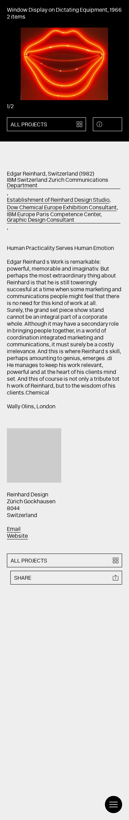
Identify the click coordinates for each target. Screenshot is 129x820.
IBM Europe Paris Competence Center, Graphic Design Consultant (54, 217)
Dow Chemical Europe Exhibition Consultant (62, 208)
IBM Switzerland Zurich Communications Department (57, 183)
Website (17, 536)
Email (14, 529)
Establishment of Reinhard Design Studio (58, 200)
